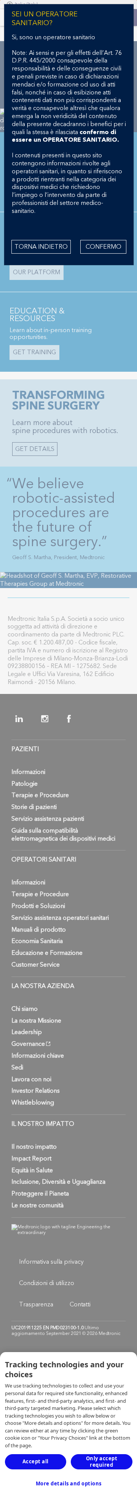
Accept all (35, 1461)
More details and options (69, 1483)
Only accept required (102, 1461)
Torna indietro (41, 246)
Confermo (103, 246)
